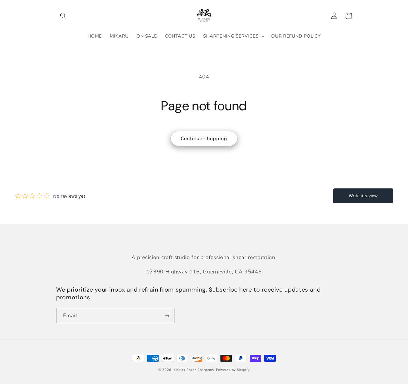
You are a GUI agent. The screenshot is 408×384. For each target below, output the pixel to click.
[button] (63, 16)
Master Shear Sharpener (194, 370)
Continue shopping (204, 138)
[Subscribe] (167, 315)
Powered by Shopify (233, 370)
